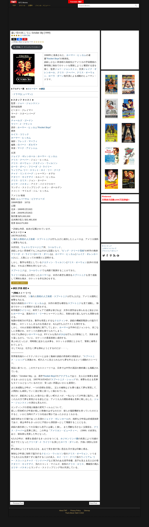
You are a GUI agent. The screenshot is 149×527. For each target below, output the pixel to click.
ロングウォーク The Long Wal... (128, 128)
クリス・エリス (19, 180)
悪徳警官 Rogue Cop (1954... (110, 79)
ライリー (15, 275)
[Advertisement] (70, 20)
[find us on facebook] (107, 257)
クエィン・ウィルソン (52, 453)
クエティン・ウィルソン (45, 163)
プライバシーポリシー (110, 251)
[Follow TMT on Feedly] (118, 257)
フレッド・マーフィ (27, 141)
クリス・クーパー (66, 72)
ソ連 (13, 239)
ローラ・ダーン (56, 76)
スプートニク (43, 239)
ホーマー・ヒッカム (76, 55)
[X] (13, 39)
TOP (14, 5)
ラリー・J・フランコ (21, 124)
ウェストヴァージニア (32, 247)
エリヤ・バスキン (20, 184)
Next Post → (94, 503)
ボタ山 (62, 334)
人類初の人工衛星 (26, 239)
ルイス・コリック (20, 134)
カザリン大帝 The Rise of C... (111, 174)
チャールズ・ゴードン (22, 120)
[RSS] (111, 257)
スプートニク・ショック (63, 379)
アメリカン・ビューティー (63, 430)
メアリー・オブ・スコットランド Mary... (128, 174)
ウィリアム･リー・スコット (25, 170)
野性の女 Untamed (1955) (126, 79)
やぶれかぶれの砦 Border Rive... (128, 104)
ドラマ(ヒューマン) (22, 94)
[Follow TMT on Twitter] (103, 257)
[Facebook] (19, 39)
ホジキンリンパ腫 (69, 438)
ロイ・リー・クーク (51, 170)
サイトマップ (107, 246)
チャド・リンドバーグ (22, 173)
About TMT (63, 510)
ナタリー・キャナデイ (22, 177)
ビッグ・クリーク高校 (73, 250)
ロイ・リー (38, 313)
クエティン (60, 320)
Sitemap (87, 510)
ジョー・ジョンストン (66, 69)
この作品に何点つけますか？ (21, 42)
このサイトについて (109, 248)
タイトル (22, 5)
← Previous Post (17, 503)
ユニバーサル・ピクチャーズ (30, 199)
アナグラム (64, 376)
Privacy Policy (75, 510)
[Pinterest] (24, 39)
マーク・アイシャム (27, 148)
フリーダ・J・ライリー (40, 166)
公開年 (30, 5)
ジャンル (38, 5)
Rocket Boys (53, 58)
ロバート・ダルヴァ (27, 144)
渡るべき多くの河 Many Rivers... (129, 152)
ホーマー (44, 275)
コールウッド (54, 247)
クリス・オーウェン (21, 163)
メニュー (46, 5)
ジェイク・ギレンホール (23, 156)
